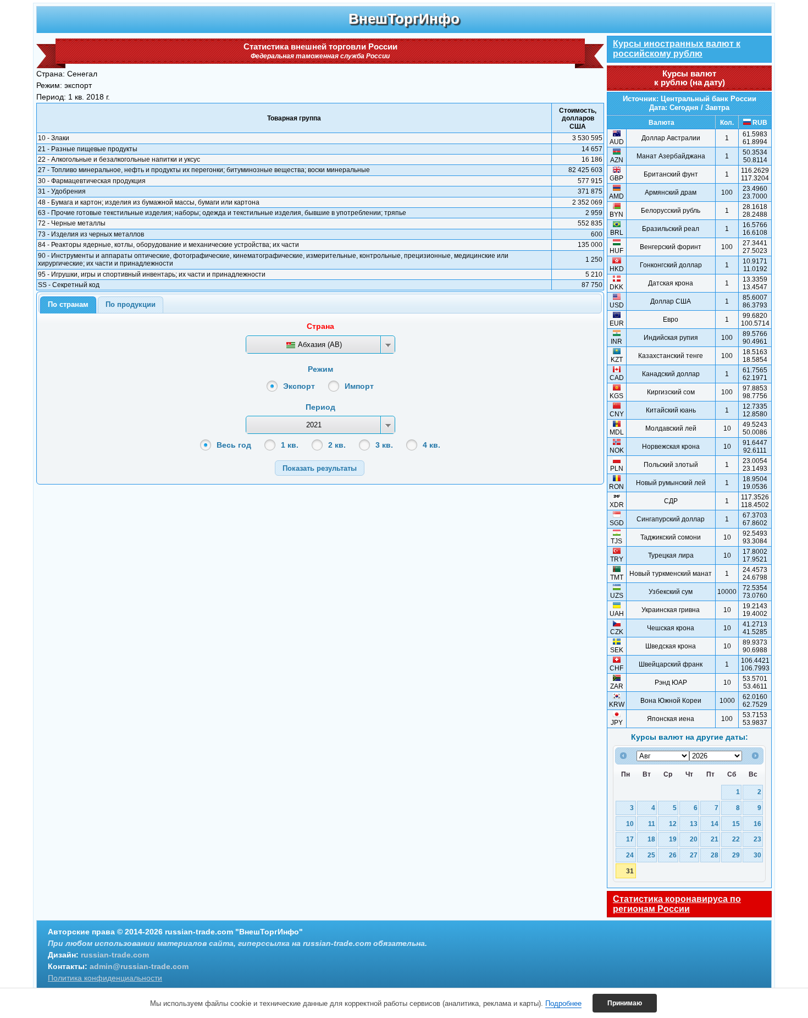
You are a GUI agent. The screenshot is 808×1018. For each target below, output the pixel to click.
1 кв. (289, 445)
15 (736, 823)
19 (673, 839)
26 (673, 855)
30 (757, 855)
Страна (320, 326)
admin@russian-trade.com (139, 966)
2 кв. (337, 445)
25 (651, 855)
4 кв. (431, 445)
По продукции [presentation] (131, 304)
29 (736, 855)
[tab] (68, 305)
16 (757, 823)
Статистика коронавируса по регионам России (677, 904)
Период (320, 407)
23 (757, 839)
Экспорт (299, 386)
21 (714, 839)
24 (630, 855)
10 (630, 823)
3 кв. (384, 445)
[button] (319, 467)
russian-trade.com (115, 954)
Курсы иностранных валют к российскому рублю (676, 48)
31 (630, 870)
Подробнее (563, 1003)
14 (714, 823)
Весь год (234, 445)
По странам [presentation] (68, 304)
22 (736, 839)
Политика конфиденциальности (105, 977)
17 (630, 839)
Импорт (359, 386)
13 (694, 823)
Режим (320, 369)
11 (651, 823)
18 (651, 839)
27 (694, 855)
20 (694, 839)
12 (673, 823)
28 (714, 855)
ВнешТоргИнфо (404, 18)
